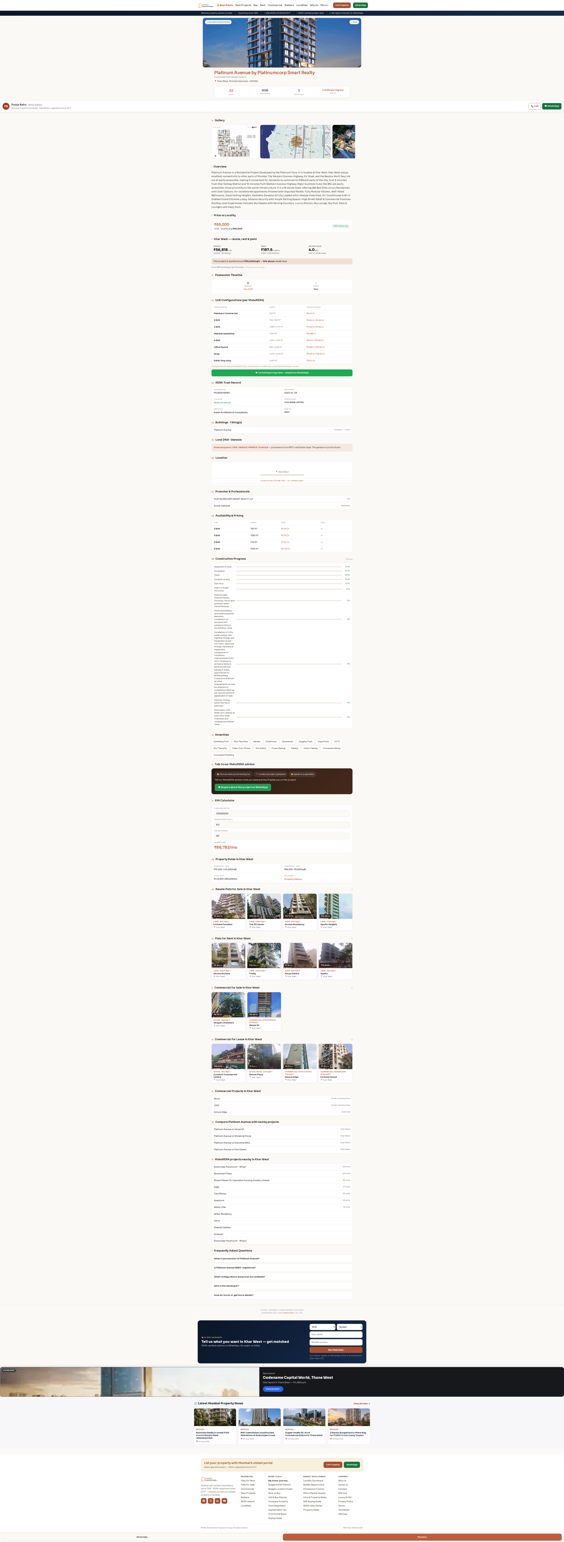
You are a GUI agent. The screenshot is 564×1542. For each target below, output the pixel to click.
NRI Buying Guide (312, 1501)
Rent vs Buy (274, 1493)
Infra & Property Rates (315, 1497)
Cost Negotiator (277, 1505)
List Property (342, 5)
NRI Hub (342, 1493)
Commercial (275, 5)
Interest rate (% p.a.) (223, 819)
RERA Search (248, 1501)
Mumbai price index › (255, 267)
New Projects (243, 5)
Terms (341, 1505)
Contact (342, 1489)
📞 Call (534, 106)
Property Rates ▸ (293, 879)
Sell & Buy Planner (277, 1497)
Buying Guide (275, 1518)
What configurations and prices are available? (239, 1276)
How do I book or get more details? (234, 1295)
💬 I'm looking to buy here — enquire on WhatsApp (282, 372)
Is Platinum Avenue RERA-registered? (235, 1267)
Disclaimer (344, 1510)
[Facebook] (204, 1501)
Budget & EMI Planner (279, 1484)
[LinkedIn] (217, 1501)
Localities (301, 5)
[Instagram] (210, 1501)
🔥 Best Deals (225, 5)
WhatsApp (360, 5)
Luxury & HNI (345, 1497)
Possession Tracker (313, 1489)
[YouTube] (224, 1501)
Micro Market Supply (314, 1493)
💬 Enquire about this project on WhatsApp (243, 787)
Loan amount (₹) (221, 808)
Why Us (314, 5)
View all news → (362, 1403)
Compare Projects (278, 1501)
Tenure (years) (221, 831)
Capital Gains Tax (277, 1510)
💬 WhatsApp (551, 106)
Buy (256, 5)
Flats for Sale (248, 1484)
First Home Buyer (277, 1514)
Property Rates (311, 1510)
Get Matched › (336, 1350)
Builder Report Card (313, 1484)
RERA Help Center (313, 1505)
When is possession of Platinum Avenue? (237, 1258)
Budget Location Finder (280, 1489)
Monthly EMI (220, 843)
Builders (289, 5)
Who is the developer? (226, 1286)
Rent (262, 5)
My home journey (278, 1480)
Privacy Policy (345, 1501)
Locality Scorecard (313, 1480)
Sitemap (342, 1514)
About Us (343, 1484)
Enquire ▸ (422, 1537)
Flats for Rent (248, 1480)
